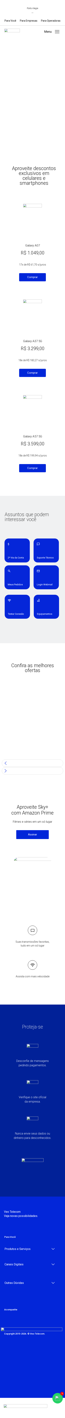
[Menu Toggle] (57, 32)
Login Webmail (45, 584)
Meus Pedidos (15, 584)
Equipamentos (44, 614)
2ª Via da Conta (16, 557)
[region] (32, 733)
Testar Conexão (16, 614)
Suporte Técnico (45, 557)
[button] (48, 32)
